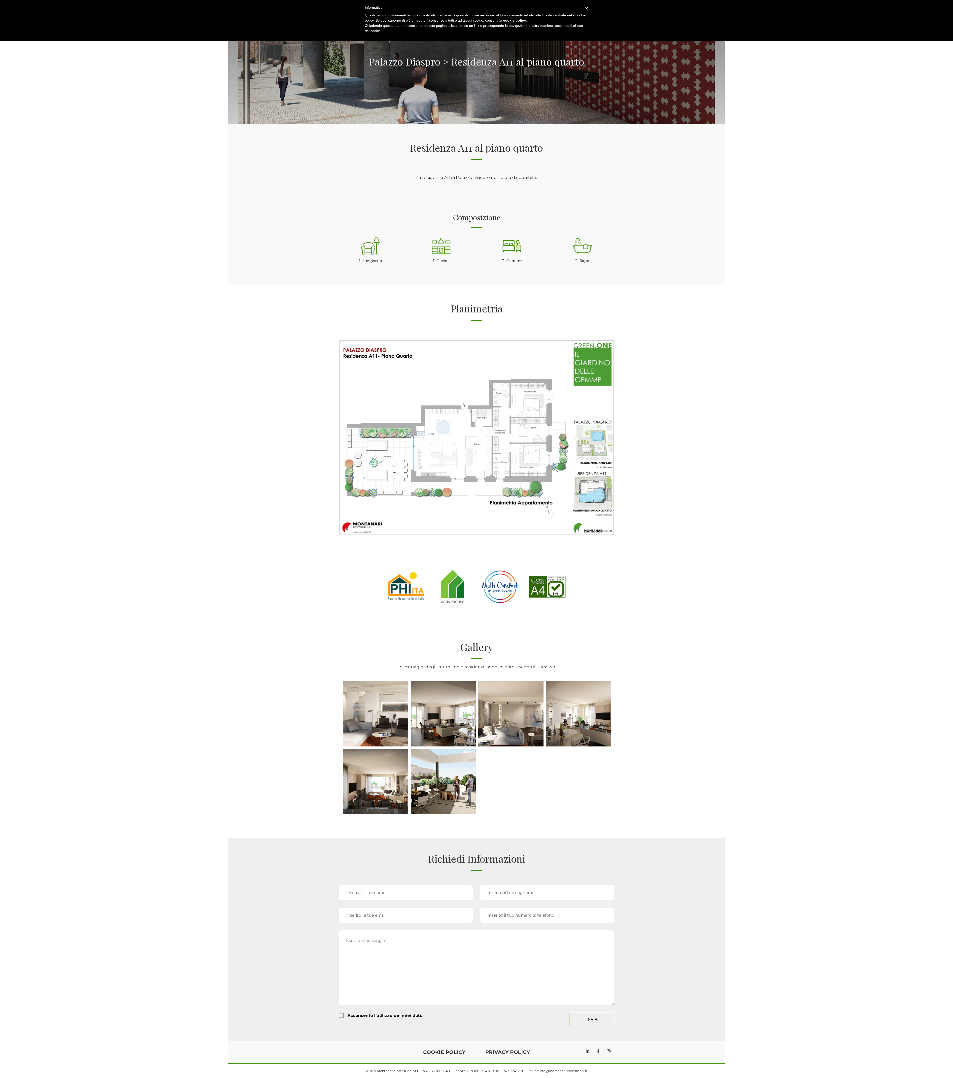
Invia (591, 1019)
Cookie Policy (444, 1052)
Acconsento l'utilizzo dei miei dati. (384, 1015)
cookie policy (514, 20)
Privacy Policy (507, 1052)
